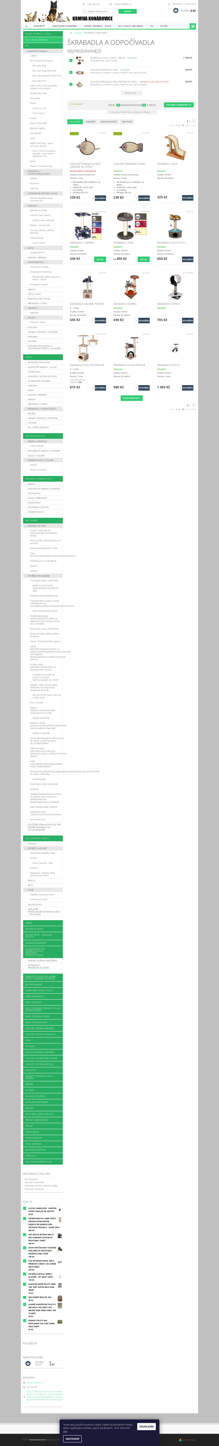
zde (65, 1431)
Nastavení (72, 1438)
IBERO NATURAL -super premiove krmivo (41, 144)
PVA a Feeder (36, 702)
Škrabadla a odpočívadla (42, 408)
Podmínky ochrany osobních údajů (41, 1185)
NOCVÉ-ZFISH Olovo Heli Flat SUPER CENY (47, 696)
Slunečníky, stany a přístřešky (44, 628)
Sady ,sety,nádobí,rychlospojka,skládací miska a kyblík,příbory (46, 764)
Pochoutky (34, 493)
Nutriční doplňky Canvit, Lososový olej (41, 199)
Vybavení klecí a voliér (40, 460)
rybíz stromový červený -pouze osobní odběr (43, 1009)
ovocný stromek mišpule (39, 1064)
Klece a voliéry (36, 455)
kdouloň (30, 1070)
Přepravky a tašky (37, 303)
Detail (100, 259)
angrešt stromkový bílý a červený (39, 1077)
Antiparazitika (35, 262)
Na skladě (78, 104)
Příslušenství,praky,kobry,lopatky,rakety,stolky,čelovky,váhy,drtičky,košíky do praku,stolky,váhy (46, 773)
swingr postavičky (41, 717)
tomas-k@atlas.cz (34, 1382)
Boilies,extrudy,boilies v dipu (44, 548)
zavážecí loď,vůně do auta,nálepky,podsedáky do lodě (46, 588)
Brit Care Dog (39, 65)
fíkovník (30, 1046)
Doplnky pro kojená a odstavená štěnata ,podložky (44, 347)
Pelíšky (32, 317)
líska (28, 1040)
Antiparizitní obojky (39, 266)
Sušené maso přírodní (43, 220)
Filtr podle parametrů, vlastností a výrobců (130, 112)
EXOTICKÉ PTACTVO (35, 435)
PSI (151, 25)
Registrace (190, 4)
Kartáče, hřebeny (37, 257)
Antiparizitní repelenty (40, 271)
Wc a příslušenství (38, 427)
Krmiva (31, 484)
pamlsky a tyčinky (38, 210)
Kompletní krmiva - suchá (42, 367)
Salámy (33, 178)
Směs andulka (37, 445)
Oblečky (32, 308)
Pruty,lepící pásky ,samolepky (44, 580)
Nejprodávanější (109, 121)
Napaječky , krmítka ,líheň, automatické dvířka (42, 874)
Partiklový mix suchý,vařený (43, 560)
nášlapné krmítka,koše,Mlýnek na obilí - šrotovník (44, 912)
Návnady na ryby (37, 525)
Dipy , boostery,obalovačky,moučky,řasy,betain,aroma (46, 554)
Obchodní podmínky (64, 25)
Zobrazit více (130, 93)
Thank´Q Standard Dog (41, 166)
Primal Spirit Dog (38, 93)
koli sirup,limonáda (130, 25)
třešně (29, 1126)
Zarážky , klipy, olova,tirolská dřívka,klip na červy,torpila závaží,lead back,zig (43, 687)
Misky (31, 248)
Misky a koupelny (38, 469)
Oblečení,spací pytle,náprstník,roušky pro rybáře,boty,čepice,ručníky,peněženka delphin (46, 752)
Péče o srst (34, 294)
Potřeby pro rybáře (39, 575)
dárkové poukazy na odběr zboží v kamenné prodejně (40, 977)
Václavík (34, 570)
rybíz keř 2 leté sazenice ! (39, 1114)
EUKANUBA (35, 133)
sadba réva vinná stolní (38, 990)
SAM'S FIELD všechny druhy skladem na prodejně (43, 87)
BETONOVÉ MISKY (34, 928)
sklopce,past (35, 904)
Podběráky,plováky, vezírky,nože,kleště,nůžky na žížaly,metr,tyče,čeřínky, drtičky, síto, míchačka (45, 619)
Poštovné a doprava (34, 1188)
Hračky (32, 289)
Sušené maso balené (40, 215)
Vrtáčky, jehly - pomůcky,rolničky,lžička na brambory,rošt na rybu (42, 667)
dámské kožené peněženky (42, 960)
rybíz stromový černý (37, 1016)
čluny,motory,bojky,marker (45, 610)
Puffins (33, 118)
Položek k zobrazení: (178, 105)
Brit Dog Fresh (40, 80)
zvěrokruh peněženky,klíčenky (38, 966)
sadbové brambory (36, 943)
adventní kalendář (41, 733)
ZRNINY (29, 923)
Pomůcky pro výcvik (39, 298)
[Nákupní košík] (28, 1363)
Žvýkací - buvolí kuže (40, 225)
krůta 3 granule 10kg (43, 863)
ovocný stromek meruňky (40, 1052)
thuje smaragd (33, 1143)
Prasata (32, 843)
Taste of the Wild (38, 123)
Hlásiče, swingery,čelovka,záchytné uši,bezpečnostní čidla (42, 710)
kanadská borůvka (35, 1149)
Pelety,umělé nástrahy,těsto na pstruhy (45, 542)
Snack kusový (36, 237)
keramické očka (37, 819)
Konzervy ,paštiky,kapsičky (42, 376)
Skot (30, 885)
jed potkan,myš (33, 984)
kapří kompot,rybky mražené (44, 806)
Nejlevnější (75, 121)
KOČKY (164, 25)
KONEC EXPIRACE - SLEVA (97, 25)
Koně (31, 890)
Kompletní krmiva (38, 51)
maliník (29, 1108)
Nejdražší (90, 121)
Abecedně (127, 121)
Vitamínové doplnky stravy (42, 853)
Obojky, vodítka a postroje (43, 332)
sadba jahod (32, 1131)
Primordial (35, 98)
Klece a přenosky (37, 498)
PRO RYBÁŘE (31, 520)
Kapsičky (34, 188)
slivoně (29, 1090)
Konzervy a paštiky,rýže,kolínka (39, 172)
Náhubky (32, 336)
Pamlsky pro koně (38, 899)
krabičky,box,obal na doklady (44, 784)
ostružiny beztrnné (36, 1102)
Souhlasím (146, 1426)
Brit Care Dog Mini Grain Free (47, 75)
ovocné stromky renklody (40, 1034)
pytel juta (30, 1155)
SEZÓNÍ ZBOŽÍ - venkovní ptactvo (38, 935)
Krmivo (33, 857)
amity (32, 161)
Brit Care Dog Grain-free (44, 70)
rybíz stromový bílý (36, 1022)
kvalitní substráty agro (38, 1161)
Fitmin (33, 103)
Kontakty (39, 25)
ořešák (29, 1084)
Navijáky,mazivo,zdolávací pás (44, 595)
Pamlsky (32, 205)
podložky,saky (39, 779)
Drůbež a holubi (37, 848)
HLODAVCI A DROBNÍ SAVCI (39, 478)
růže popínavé (33, 1002)
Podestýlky (34, 371)
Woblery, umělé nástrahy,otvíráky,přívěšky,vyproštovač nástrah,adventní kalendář (46, 726)
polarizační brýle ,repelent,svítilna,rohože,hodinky (45, 813)
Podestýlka (34, 502)
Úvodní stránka (26, 26)
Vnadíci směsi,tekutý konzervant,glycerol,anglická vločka (43, 533)
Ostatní (32, 341)
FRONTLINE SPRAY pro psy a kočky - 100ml (46, 278)
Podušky (32, 327)
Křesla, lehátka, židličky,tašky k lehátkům (45, 635)
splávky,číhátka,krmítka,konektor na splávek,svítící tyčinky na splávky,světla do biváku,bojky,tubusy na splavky (45, 798)
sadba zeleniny (33, 1137)
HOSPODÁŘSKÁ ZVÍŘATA (37, 838)
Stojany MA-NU (37, 252)
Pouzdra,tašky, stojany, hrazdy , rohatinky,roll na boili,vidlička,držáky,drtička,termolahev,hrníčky (46, 603)
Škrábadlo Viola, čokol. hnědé (113, 57)
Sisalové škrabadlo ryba (110, 69)
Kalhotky (34, 312)
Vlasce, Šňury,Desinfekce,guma (45, 641)
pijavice (33, 565)
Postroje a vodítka (38, 507)
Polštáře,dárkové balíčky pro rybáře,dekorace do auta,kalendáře (44, 827)
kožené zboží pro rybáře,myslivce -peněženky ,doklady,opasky (35, 952)
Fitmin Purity (39, 113)
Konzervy (34, 183)
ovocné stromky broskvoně (41, 1058)
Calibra (33, 55)
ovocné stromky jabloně (39, 1028)
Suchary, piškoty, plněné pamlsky (42, 231)
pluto (32, 138)
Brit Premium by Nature (41, 60)
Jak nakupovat (31, 1179)
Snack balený (39, 242)
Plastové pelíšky (38, 322)
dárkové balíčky (37, 128)
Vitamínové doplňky (39, 381)
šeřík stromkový (34, 996)
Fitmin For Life (39, 108)
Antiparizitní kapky (39, 284)
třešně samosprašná (37, 1120)
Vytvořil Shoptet (189, 1440)
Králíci (31, 880)
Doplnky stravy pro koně (42, 894)
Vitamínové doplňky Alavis (43, 193)
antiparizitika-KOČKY (39, 362)
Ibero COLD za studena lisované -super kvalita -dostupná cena (44, 153)
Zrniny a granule (37, 441)
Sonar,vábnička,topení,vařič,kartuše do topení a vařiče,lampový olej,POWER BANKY (46, 741)
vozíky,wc (34, 789)
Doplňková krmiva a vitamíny (44, 450)
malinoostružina (35, 1096)
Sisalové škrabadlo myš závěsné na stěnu (129, 81)
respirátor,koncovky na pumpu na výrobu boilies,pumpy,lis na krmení (46, 677)
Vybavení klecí (36, 511)
